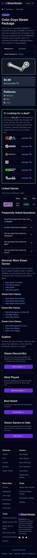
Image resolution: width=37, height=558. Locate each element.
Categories (6, 491)
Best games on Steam (14, 282)
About (24, 553)
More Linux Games (13, 331)
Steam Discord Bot (9, 522)
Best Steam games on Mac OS (17, 312)
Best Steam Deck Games (15, 298)
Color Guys (19, 9)
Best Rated (23, 454)
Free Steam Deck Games (15, 301)
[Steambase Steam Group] (23, 537)
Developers (6, 500)
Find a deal (17, 436)
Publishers (6, 504)
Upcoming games (12, 290)
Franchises (6, 508)
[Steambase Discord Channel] (19, 537)
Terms (11, 553)
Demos (5, 462)
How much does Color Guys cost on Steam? (17, 220)
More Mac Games (12, 317)
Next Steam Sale (8, 533)
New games (10, 287)
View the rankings (17, 390)
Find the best (17, 412)
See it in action (17, 367)
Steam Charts (7, 471)
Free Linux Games (13, 328)
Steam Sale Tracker (26, 487)
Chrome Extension (9, 518)
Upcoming (23, 471)
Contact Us (31, 553)
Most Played (24, 458)
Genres (5, 487)
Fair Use (17, 553)
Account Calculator (9, 537)
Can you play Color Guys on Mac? (15, 243)
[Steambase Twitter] (26, 537)
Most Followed (25, 462)
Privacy (4, 553)
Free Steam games (13, 285)
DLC (4, 458)
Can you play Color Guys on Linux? (15, 251)
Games (5, 454)
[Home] (2, 9)
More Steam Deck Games (15, 303)
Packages (9, 9)
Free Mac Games (12, 315)
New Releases (24, 467)
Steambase (22, 519)
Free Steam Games (26, 498)
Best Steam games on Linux (16, 326)
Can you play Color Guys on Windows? (15, 234)
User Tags (6, 495)
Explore (5, 541)
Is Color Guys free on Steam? (15, 227)
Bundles (5, 467)
